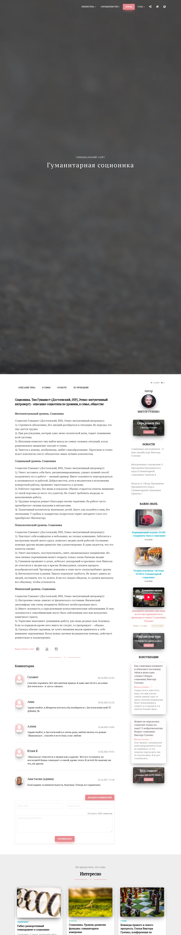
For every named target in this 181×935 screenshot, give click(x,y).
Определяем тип (110, 6)
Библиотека (88, 6)
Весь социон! (149, 771)
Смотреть (148, 780)
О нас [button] (141, 6)
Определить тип (148, 423)
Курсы (129, 6)
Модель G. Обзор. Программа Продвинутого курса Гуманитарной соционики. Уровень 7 (147, 488)
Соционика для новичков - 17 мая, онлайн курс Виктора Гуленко (147, 452)
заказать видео (157, 626)
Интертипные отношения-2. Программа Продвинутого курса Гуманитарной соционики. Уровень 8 (147, 469)
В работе (62, 387)
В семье (46, 387)
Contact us (149, 645)
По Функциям (81, 387)
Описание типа (26, 387)
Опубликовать (65, 839)
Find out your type (149, 636)
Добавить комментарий (100, 797)
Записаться (149, 432)
